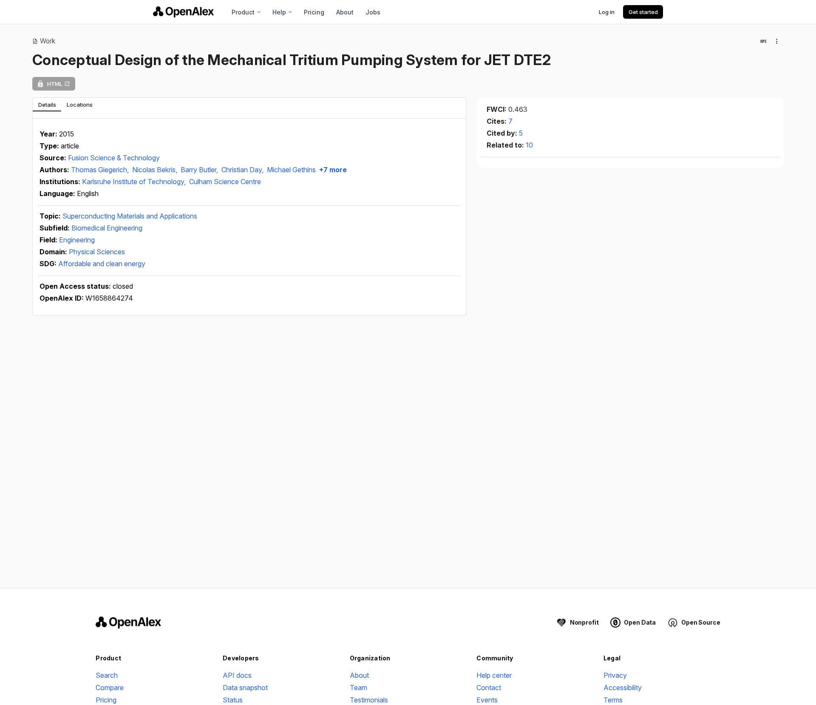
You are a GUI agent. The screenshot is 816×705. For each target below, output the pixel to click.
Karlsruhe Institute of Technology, (134, 181)
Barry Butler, (200, 169)
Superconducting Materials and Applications (129, 216)
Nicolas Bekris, (155, 169)
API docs (237, 675)
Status (233, 700)
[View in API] (763, 41)
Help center (494, 675)
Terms (613, 700)
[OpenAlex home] (183, 11)
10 (529, 145)
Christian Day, (243, 169)
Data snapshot (245, 687)
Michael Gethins (291, 169)
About (345, 12)
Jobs (373, 12)
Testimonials (369, 700)
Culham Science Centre (225, 181)
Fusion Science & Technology (114, 158)
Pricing (314, 12)
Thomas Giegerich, (100, 169)
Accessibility (623, 687)
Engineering (77, 240)
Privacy (615, 675)
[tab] (47, 104)
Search (107, 675)
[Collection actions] (777, 41)
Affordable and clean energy (101, 263)
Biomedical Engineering (106, 228)
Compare (110, 687)
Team (358, 687)
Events (487, 700)
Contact (488, 687)
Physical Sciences (97, 251)
